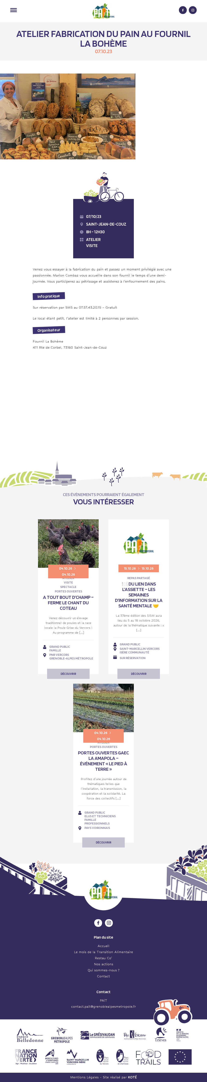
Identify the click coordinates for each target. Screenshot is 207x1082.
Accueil (103, 946)
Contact (103, 976)
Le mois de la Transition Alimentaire (103, 952)
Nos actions (103, 964)
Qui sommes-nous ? (103, 970)
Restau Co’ (103, 958)
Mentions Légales (84, 1077)
